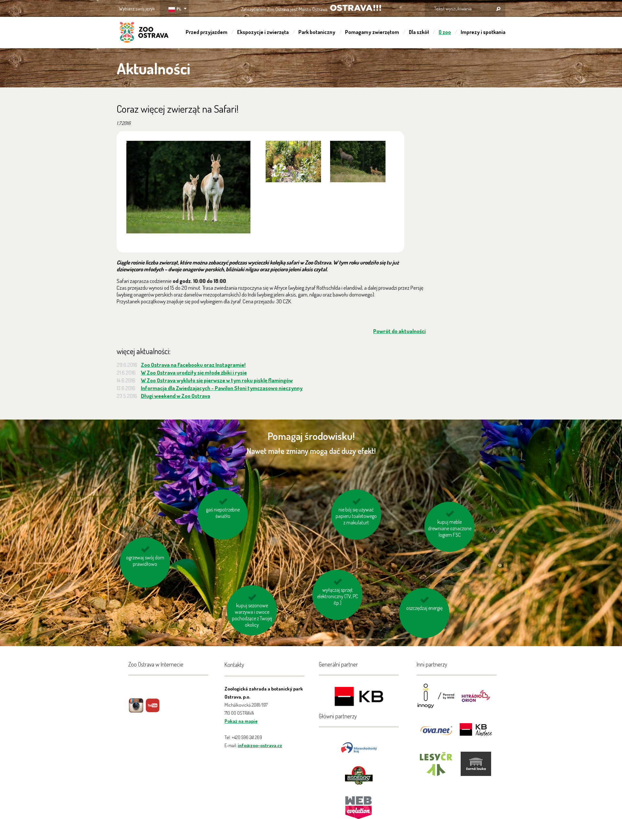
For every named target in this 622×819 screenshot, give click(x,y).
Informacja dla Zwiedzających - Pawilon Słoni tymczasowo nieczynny (222, 388)
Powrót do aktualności (399, 331)
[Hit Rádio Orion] (475, 700)
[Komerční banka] (359, 697)
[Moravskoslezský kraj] (359, 747)
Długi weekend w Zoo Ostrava (175, 395)
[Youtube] (152, 710)
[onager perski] (188, 187)
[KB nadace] (475, 734)
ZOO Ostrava (144, 33)
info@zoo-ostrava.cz (260, 745)
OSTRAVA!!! (355, 8)
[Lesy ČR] (436, 768)
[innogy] (436, 700)
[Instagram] (136, 710)
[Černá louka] (475, 768)
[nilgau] (293, 161)
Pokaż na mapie (241, 721)
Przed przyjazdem (206, 32)
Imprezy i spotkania (483, 32)
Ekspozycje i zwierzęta (263, 32)
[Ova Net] (436, 734)
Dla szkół (419, 32)
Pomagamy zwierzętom (372, 32)
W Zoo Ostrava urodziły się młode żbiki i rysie (194, 372)
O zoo (445, 32)
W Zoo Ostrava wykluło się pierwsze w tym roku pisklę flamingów (217, 380)
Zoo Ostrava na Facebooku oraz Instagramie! (193, 364)
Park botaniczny (316, 32)
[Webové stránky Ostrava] (359, 804)
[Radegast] (359, 775)
